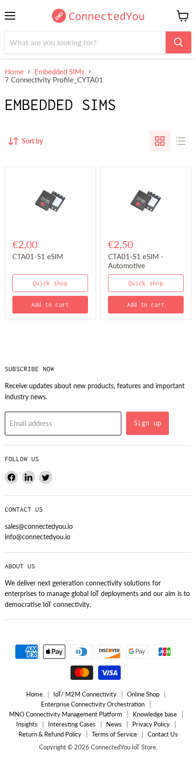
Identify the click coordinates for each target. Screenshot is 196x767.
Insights (27, 724)
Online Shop (143, 694)
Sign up (147, 423)
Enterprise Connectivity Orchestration (93, 704)
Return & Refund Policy (50, 734)
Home (14, 72)
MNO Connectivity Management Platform (65, 714)
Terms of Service (114, 734)
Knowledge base (155, 714)
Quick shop (50, 283)
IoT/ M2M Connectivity (85, 694)
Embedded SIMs (59, 72)
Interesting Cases (72, 724)
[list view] (180, 141)
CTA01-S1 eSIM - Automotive (136, 261)
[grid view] (159, 141)
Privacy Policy (151, 724)
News (114, 724)
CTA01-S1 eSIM (37, 256)
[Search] (178, 42)
